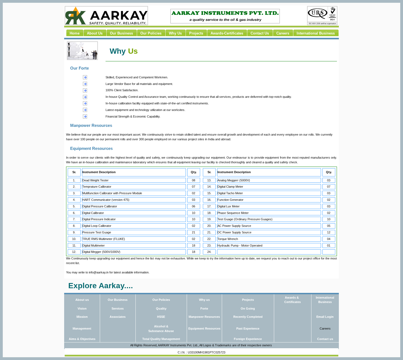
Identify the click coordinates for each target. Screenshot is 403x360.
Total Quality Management (161, 339)
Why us (204, 299)
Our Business (117, 299)
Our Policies (161, 299)
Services (118, 308)
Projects (248, 299)
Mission (82, 316)
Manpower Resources (204, 316)
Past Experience (247, 328)
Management (82, 328)
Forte (204, 308)
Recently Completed (248, 316)
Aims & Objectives (82, 339)
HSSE (161, 316)
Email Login (325, 316)
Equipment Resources (204, 328)
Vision (82, 308)
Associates (118, 316)
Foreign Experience (248, 339)
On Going (248, 308)
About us (82, 299)
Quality (161, 308)
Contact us (325, 339)
